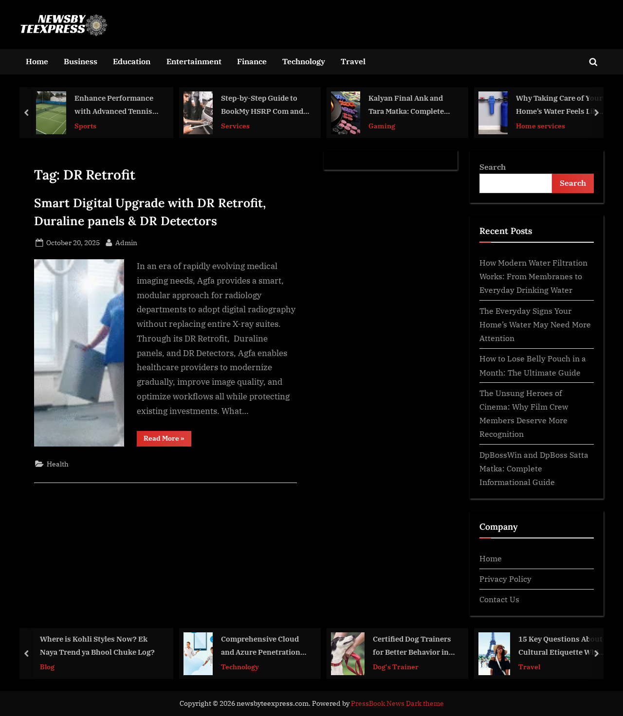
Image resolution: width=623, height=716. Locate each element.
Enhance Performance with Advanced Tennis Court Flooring (113, 105)
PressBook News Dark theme (397, 703)
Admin (126, 242)
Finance (252, 61)
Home (37, 61)
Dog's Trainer (396, 666)
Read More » (167, 440)
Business (80, 61)
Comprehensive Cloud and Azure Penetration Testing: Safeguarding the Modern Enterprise (261, 646)
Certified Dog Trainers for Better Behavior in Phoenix (412, 646)
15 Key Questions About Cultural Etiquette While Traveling (561, 646)
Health (58, 463)
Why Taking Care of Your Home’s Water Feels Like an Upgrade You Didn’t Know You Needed (559, 105)
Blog (47, 666)
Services (235, 125)
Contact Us (499, 599)
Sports (85, 125)
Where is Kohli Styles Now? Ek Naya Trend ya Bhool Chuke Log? (97, 645)
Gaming (381, 125)
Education (131, 61)
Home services (540, 125)
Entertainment (193, 61)
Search (492, 166)
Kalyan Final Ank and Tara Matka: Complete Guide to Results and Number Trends (406, 105)
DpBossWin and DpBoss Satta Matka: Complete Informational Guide (533, 468)
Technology (303, 61)
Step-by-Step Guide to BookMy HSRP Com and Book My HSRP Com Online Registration (262, 105)
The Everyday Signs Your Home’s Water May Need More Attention (535, 324)
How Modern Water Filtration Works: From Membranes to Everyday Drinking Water (533, 276)
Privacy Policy (505, 578)
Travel (353, 61)
